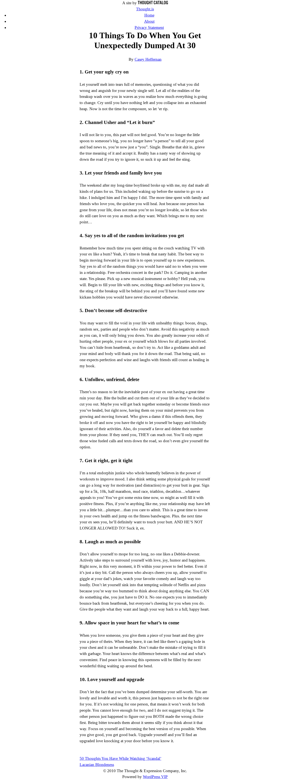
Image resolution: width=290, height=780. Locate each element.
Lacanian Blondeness (97, 764)
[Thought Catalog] (153, 3)
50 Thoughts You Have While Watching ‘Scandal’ (120, 758)
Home (149, 15)
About (149, 21)
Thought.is (145, 9)
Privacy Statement (149, 27)
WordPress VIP (155, 776)
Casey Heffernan (148, 59)
